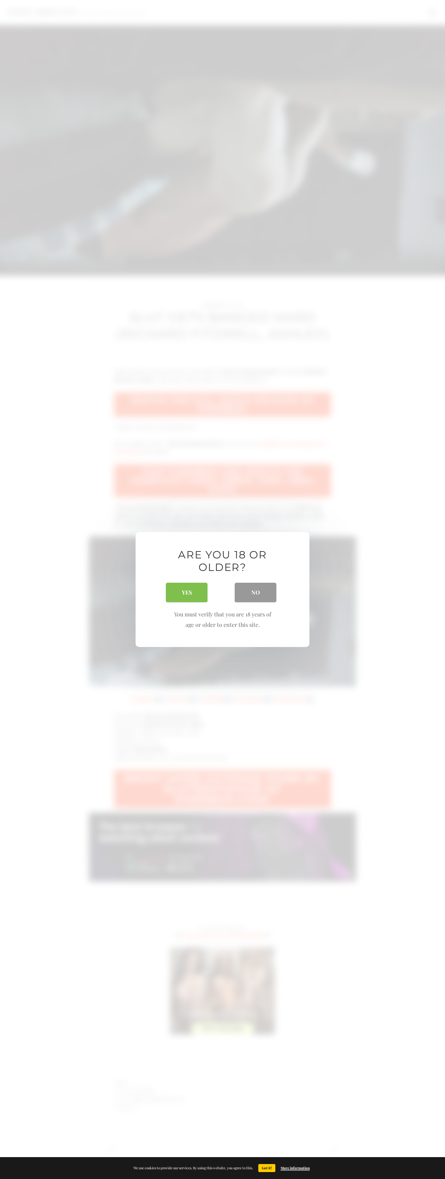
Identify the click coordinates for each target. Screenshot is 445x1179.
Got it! (267, 1167)
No (255, 592)
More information (295, 1167)
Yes (187, 592)
